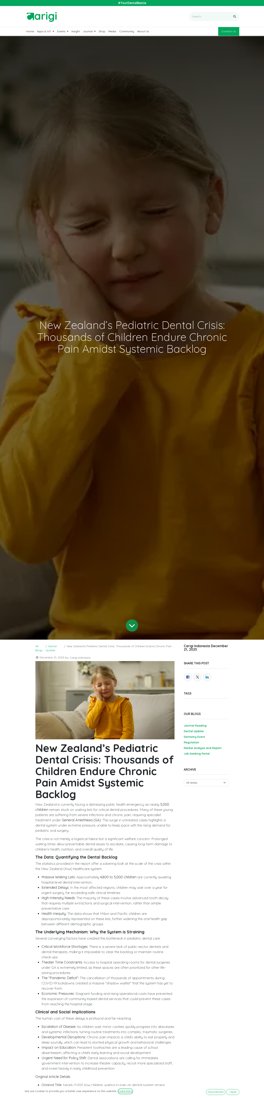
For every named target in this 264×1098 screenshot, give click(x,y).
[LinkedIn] (207, 677)
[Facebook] (188, 677)
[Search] (234, 16)
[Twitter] (197, 677)
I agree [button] (232, 1091)
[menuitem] (30, 31)
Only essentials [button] (216, 1091)
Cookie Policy (125, 1091)
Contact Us (228, 31)
